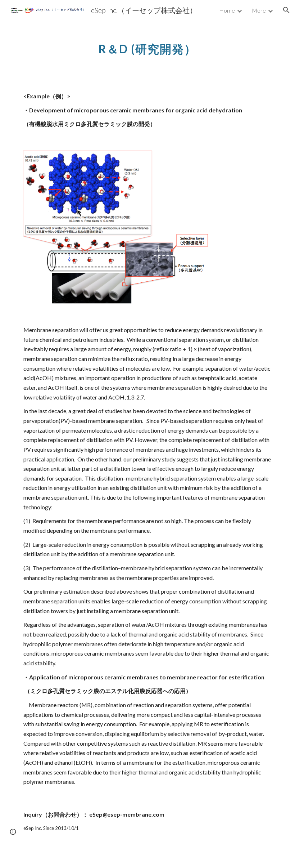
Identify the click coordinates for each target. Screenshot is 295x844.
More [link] (259, 10)
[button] (286, 10)
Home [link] (227, 10)
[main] (147, 45)
